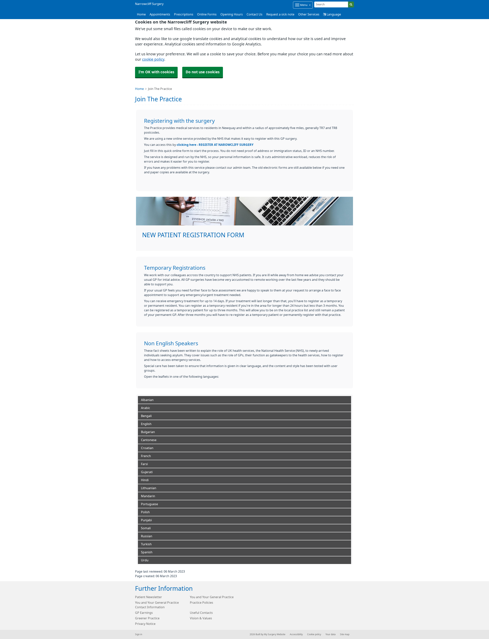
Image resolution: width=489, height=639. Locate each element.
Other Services (308, 14)
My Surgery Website (274, 634)
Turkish (146, 544)
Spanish (146, 552)
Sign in (138, 634)
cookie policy (153, 59)
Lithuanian (148, 488)
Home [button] (141, 14)
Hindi (145, 480)
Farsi (144, 464)
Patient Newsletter (148, 597)
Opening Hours (231, 14)
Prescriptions (183, 14)
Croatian (147, 447)
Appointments (160, 14)
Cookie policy (314, 634)
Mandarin (148, 496)
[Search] (351, 4)
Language (333, 14)
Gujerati (147, 472)
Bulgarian (148, 431)
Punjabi (146, 520)
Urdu (144, 560)
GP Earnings (144, 612)
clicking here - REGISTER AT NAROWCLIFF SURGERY (215, 144)
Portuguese (149, 504)
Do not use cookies (202, 72)
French (146, 455)
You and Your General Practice (212, 597)
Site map (344, 634)
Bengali (146, 415)
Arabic (145, 407)
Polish (145, 512)
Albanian (147, 399)
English (146, 423)
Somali (146, 528)
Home (139, 88)
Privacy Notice (145, 623)
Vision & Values (201, 618)
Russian (146, 536)
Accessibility (296, 634)
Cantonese (148, 439)
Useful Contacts (201, 612)
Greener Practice (147, 618)
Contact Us (254, 14)
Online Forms (207, 14)
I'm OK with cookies (156, 72)
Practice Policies (201, 602)
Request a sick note (280, 14)
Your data (330, 634)
